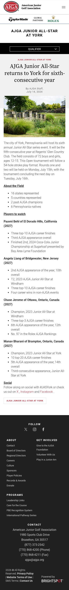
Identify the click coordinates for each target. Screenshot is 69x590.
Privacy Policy (25, 573)
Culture (10, 465)
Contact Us (26, 580)
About (12, 440)
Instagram (27, 391)
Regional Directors (16, 455)
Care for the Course (17, 505)
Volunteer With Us (45, 454)
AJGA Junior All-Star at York (34, 60)
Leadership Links (15, 500)
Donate (10, 485)
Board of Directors (16, 450)
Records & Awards (16, 480)
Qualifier (34, 49)
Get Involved (46, 440)
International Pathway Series (21, 515)
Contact (11, 445)
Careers (11, 460)
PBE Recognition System (19, 510)
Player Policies (14, 475)
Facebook (46, 391)
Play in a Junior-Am (46, 459)
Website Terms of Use (19, 577)
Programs (15, 494)
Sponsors (12, 470)
